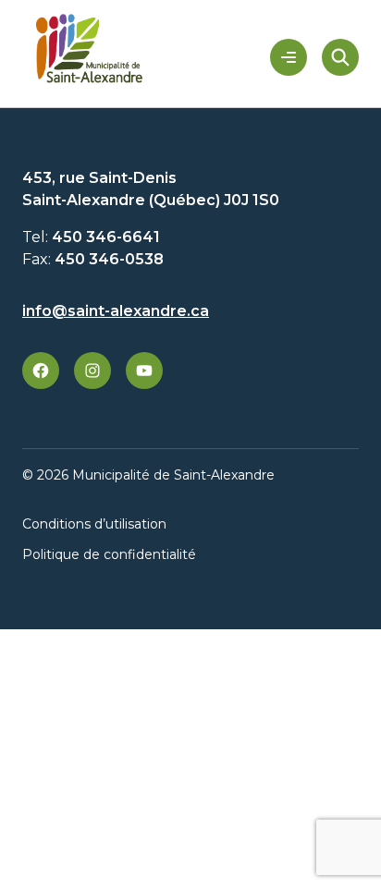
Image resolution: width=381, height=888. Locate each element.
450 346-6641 (106, 237)
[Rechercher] (340, 57)
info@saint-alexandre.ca (115, 311)
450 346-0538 (109, 259)
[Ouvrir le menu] (288, 57)
